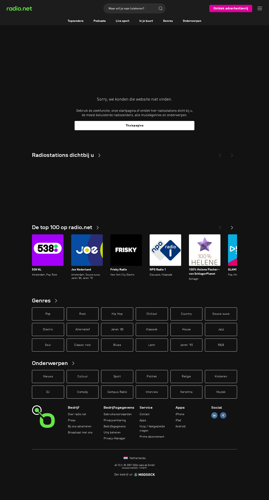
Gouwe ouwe (220, 313)
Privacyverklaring (115, 420)
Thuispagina (135, 125)
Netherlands (137, 458)
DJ (48, 392)
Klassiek (151, 329)
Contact (145, 414)
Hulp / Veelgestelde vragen (152, 428)
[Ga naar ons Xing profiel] (223, 415)
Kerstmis (186, 392)
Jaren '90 (186, 345)
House (186, 329)
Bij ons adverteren (79, 426)
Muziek (221, 392)
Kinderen (221, 376)
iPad (178, 420)
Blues (117, 345)
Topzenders (75, 21)
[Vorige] (220, 226)
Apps (143, 420)
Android (180, 426)
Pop (48, 313)
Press (71, 420)
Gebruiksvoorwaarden (118, 414)
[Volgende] (232, 226)
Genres (168, 21)
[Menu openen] (259, 8)
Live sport (122, 21)
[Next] (232, 154)
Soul (48, 345)
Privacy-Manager (114, 438)
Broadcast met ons (80, 432)
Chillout (151, 313)
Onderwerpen (192, 21)
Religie (186, 376)
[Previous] (220, 154)
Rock (82, 313)
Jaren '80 (117, 329)
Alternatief (82, 329)
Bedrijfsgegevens (115, 426)
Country (186, 313)
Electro (48, 329)
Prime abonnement (152, 436)
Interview (152, 392)
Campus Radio (117, 392)
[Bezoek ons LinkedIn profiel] (214, 415)
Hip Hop (117, 313)
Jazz (221, 329)
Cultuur (82, 376)
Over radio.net (77, 414)
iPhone (179, 414)
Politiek (152, 376)
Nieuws (48, 376)
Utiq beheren (112, 432)
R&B (221, 345)
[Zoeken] (160, 8)
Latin (151, 345)
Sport (117, 376)
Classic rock (82, 345)
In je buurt (146, 21)
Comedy (82, 392)
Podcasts (100, 21)
